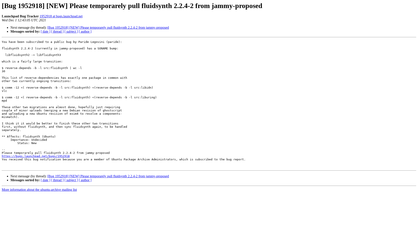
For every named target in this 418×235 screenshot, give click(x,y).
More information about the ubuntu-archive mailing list (39, 189)
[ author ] (85, 31)
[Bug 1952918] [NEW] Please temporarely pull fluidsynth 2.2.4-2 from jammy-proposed (108, 27)
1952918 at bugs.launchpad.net (61, 16)
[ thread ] (57, 31)
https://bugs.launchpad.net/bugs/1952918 (36, 156)
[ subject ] (71, 31)
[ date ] (45, 31)
